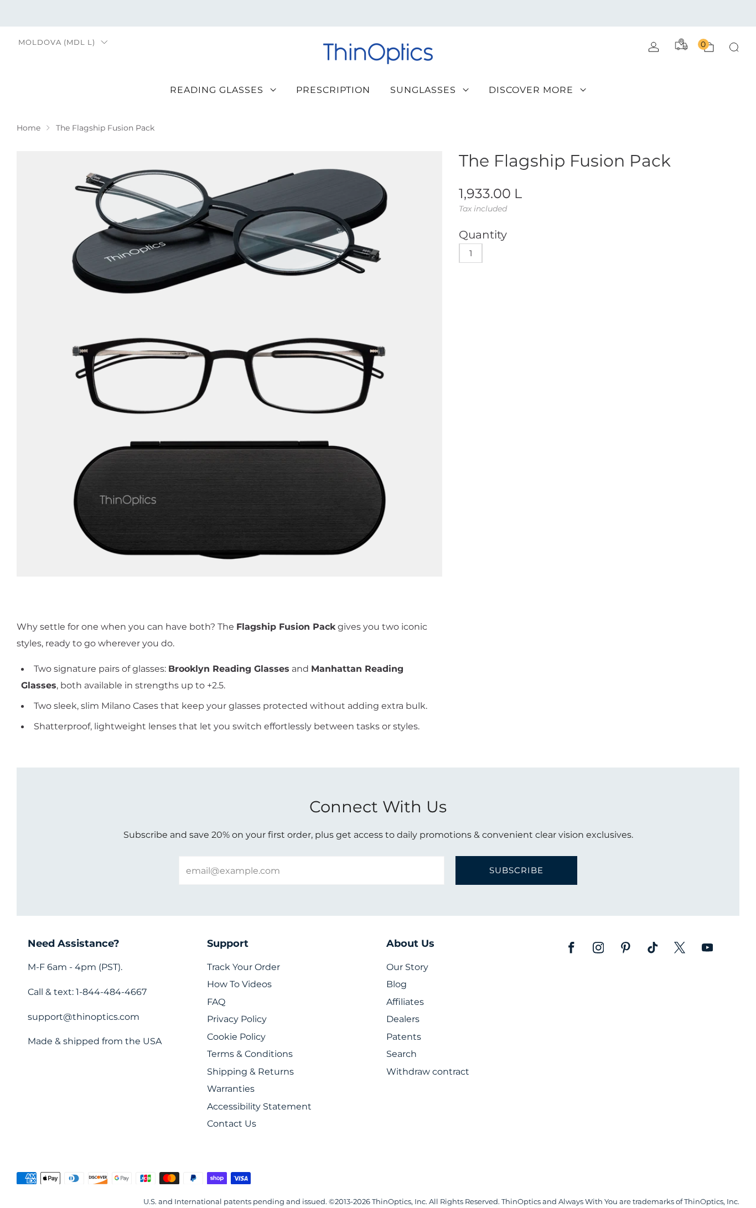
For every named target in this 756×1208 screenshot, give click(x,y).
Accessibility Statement (259, 1106)
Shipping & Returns (250, 1071)
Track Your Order (243, 967)
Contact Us (231, 1123)
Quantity (483, 234)
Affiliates (405, 1002)
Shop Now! (463, 13)
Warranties (231, 1088)
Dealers (403, 1019)
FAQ (216, 1002)
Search (401, 1054)
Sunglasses (423, 90)
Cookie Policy (236, 1036)
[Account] (653, 47)
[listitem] (378, 13)
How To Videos (239, 984)
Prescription (333, 90)
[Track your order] (681, 44)
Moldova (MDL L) (56, 42)
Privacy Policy (237, 1019)
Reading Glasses (216, 90)
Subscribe (516, 870)
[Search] (733, 47)
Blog (396, 984)
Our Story (407, 967)
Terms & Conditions (250, 1054)
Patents (403, 1036)
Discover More (531, 90)
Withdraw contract (427, 1071)
